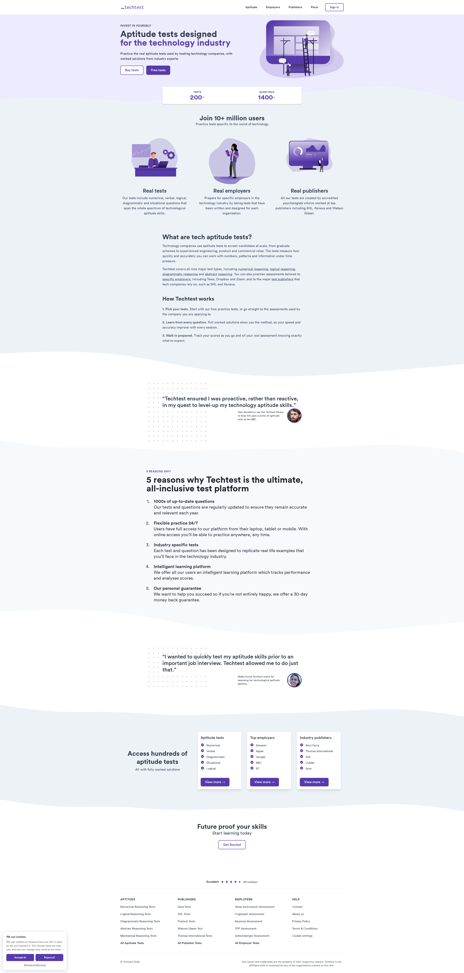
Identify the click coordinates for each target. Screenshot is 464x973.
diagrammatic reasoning (180, 274)
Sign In (334, 7)
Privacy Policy (301, 921)
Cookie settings (302, 935)
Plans (314, 7)
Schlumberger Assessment (252, 935)
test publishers (282, 279)
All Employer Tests (247, 943)
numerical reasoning (253, 269)
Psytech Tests (186, 921)
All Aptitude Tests (132, 943)
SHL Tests (184, 914)
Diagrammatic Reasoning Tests (140, 921)
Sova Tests (184, 906)
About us (298, 914)
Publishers (295, 7)
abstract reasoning (218, 274)
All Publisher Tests (190, 943)
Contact (297, 906)
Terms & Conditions (305, 928)
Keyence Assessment (248, 921)
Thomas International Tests (195, 935)
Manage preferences (35, 964)
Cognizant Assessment (249, 914)
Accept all (20, 957)
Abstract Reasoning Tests (136, 928)
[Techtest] (132, 7)
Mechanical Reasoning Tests (138, 935)
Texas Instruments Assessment (255, 906)
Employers (273, 7)
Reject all (49, 957)
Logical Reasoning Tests (135, 914)
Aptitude (251, 7)
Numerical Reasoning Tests (137, 906)
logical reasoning (282, 269)
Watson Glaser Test (190, 928)
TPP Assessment (245, 928)
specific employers (176, 279)
